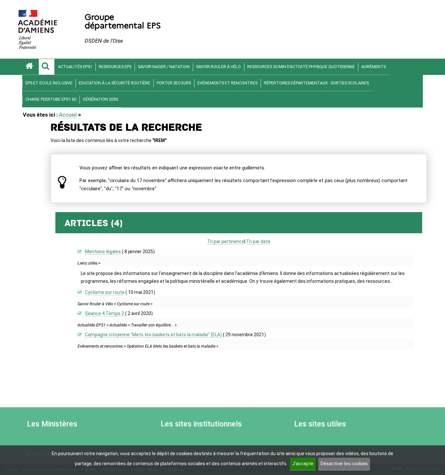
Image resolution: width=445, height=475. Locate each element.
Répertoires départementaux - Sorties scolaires (316, 82)
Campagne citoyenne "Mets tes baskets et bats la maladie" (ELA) (153, 334)
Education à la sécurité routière (114, 82)
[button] (46, 67)
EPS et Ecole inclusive (48, 82)
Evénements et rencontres (227, 82)
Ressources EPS (115, 66)
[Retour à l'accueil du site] (30, 67)
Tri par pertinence (225, 241)
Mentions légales (103, 251)
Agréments (373, 66)
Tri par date (258, 241)
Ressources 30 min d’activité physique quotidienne (301, 66)
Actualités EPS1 (75, 66)
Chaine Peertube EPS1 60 (50, 99)
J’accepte (302, 463)
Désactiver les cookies (344, 463)
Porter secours (174, 82)
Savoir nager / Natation (164, 66)
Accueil (68, 114)
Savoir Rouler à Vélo (218, 66)
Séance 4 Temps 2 (104, 313)
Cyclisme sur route (104, 292)
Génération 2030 (100, 99)
